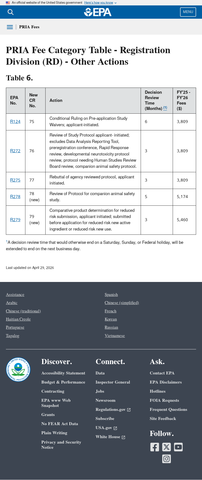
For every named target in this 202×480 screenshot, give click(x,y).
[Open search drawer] (10, 12)
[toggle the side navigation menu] (10, 27)
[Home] (98, 12)
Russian (111, 327)
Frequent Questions (168, 409)
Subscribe (105, 418)
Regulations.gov (111, 409)
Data (100, 373)
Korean (111, 319)
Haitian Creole (18, 319)
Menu (188, 11)
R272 (15, 151)
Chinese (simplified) (122, 302)
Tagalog (12, 335)
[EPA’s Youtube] (178, 447)
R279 (15, 220)
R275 (15, 180)
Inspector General (113, 382)
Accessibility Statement (63, 373)
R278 (15, 196)
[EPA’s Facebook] (155, 447)
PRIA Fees (29, 26)
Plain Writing (54, 432)
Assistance (15, 294)
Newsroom (106, 400)
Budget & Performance (63, 382)
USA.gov (104, 427)
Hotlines (158, 391)
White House (108, 436)
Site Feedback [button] (163, 418)
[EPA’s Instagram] (166, 459)
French (110, 311)
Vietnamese (115, 335)
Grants (48, 414)
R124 (15, 121)
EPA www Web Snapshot (56, 403)
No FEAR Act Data (59, 423)
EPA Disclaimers (166, 382)
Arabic (11, 302)
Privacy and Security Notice (61, 445)
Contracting (52, 391)
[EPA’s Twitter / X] (166, 447)
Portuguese (15, 327)
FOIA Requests (164, 400)
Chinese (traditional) (23, 311)
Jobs (100, 391)
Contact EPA (162, 373)
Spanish (111, 294)
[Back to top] (188, 466)
